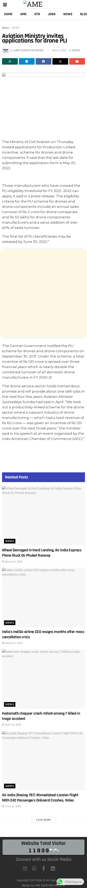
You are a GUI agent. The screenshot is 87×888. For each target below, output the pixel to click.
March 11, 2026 (13, 561)
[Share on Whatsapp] (10, 61)
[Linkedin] (52, 868)
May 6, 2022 (59, 50)
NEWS (15, 27)
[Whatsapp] (34, 868)
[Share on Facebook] (43, 61)
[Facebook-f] (43, 868)
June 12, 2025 (12, 806)
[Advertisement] (43, 293)
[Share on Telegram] (27, 61)
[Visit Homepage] (46, 5)
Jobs (52, 14)
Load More (43, 819)
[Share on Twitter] (60, 61)
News (67, 14)
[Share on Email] (77, 61)
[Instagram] (24, 868)
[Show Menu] (5, 4)
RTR (37, 14)
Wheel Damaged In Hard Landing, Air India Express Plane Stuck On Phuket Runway (42, 553)
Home (8, 14)
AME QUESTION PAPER (29, 50)
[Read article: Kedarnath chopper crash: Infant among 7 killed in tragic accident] (43, 679)
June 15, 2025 (12, 724)
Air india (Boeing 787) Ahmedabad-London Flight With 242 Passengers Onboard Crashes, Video (40, 797)
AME (23, 14)
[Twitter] (62, 868)
